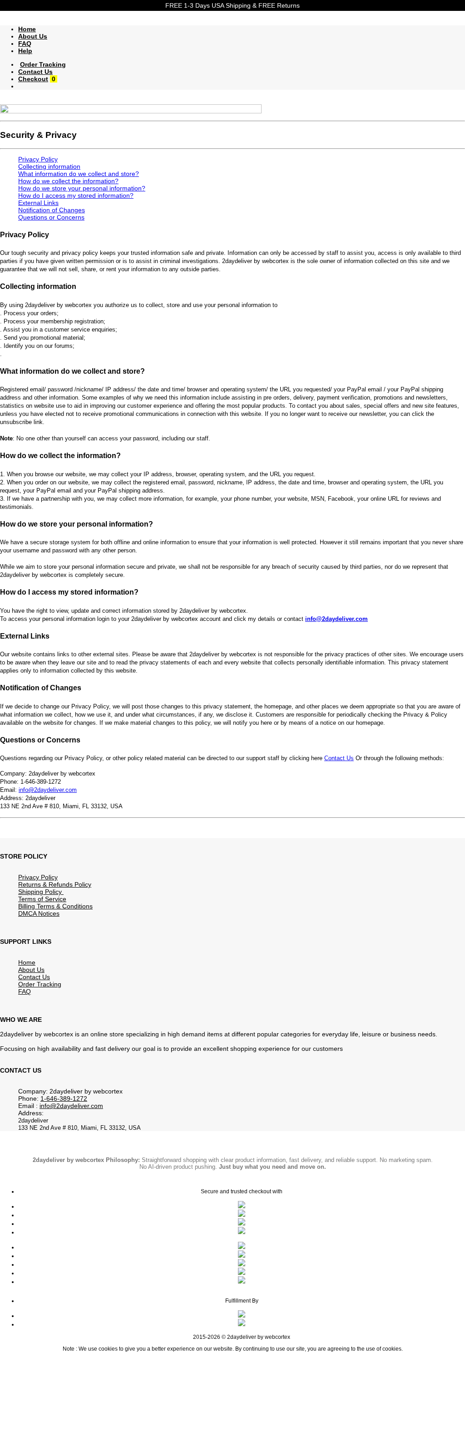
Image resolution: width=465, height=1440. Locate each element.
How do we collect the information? (68, 181)
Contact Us (35, 71)
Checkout (33, 79)
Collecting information (49, 166)
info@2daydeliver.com (336, 618)
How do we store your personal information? (81, 188)
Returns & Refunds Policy (54, 884)
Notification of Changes (51, 210)
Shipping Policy (41, 891)
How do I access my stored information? (76, 195)
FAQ (24, 43)
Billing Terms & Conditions (55, 906)
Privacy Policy (38, 159)
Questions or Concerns (51, 217)
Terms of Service (42, 899)
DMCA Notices (38, 913)
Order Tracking (43, 64)
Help (25, 50)
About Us (32, 36)
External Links (38, 202)
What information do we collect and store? (78, 173)
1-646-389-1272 (63, 1098)
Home (27, 29)
